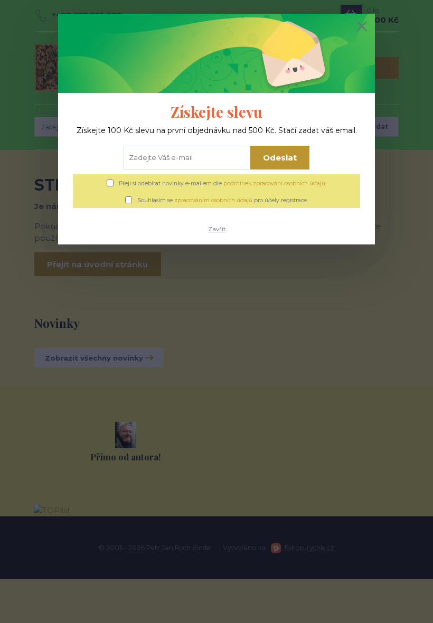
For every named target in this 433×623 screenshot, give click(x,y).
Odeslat (280, 158)
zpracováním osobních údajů (213, 200)
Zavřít (216, 229)
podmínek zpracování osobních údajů (274, 183)
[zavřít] (362, 27)
